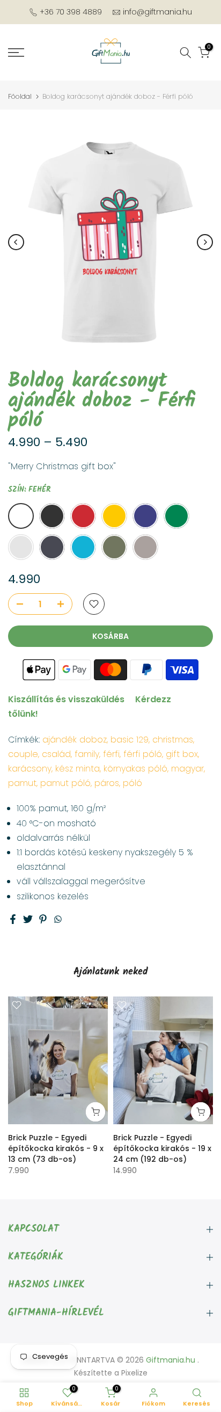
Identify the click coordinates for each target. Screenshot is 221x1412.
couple (23, 754)
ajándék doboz (74, 739)
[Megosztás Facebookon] (13, 919)
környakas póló (135, 768)
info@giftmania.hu (157, 11)
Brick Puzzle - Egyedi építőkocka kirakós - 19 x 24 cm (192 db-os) (162, 1148)
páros (106, 783)
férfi (111, 754)
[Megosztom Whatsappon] (58, 919)
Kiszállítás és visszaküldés (66, 699)
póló (132, 783)
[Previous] (16, 242)
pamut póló (65, 783)
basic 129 (129, 739)
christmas (172, 739)
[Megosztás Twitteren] (28, 919)
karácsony (29, 768)
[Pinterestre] (43, 919)
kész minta (77, 768)
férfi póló (142, 754)
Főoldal (20, 96)
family (87, 754)
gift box (182, 754)
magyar (187, 768)
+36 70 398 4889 (71, 11)
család (56, 754)
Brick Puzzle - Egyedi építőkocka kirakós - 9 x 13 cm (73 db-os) (56, 1148)
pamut (22, 783)
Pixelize (134, 1372)
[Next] (205, 242)
